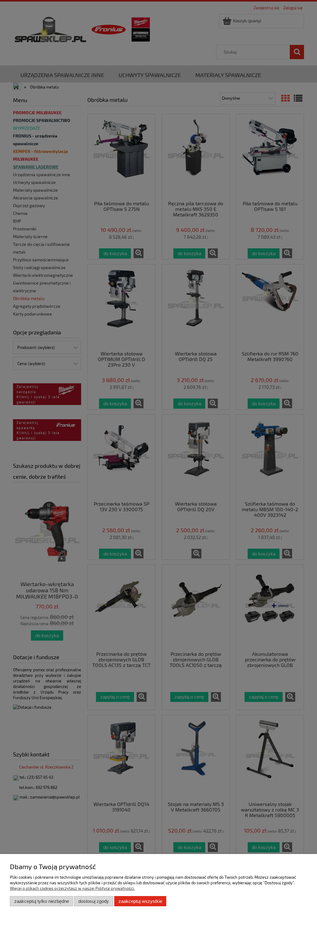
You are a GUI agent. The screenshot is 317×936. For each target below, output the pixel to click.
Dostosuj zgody (93, 901)
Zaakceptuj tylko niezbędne (41, 901)
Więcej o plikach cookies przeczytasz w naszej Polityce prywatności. (72, 888)
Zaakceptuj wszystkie (140, 901)
